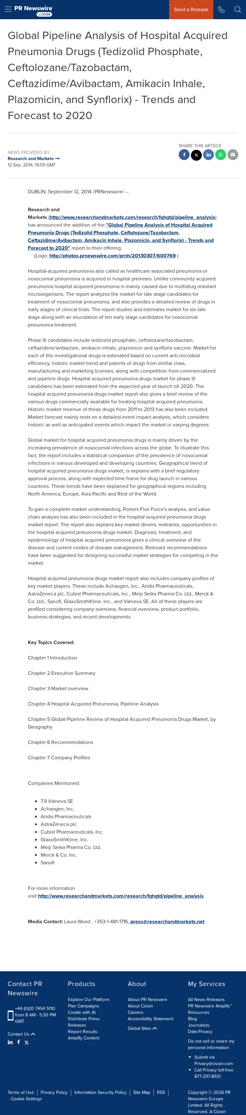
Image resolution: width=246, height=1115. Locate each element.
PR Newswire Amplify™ (210, 1006)
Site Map (141, 1092)
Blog (192, 1018)
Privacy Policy (54, 1092)
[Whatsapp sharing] (220, 155)
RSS (161, 1092)
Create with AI (81, 1012)
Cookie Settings (26, 1098)
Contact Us (19, 1034)
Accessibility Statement (150, 1018)
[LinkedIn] (11, 1042)
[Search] (238, 9)
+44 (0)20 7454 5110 (35, 1008)
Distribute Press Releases (84, 1022)
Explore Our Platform (88, 999)
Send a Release (191, 9)
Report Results (82, 1031)
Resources (198, 1012)
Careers (136, 1012)
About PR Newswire (147, 999)
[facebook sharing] (184, 155)
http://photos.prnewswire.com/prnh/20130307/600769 (112, 255)
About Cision (140, 1006)
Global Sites (140, 1028)
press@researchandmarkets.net (167, 921)
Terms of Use (21, 1092)
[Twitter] (26, 1042)
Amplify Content (83, 1038)
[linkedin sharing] (208, 155)
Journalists (198, 1025)
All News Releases (206, 999)
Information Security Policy (100, 1092)
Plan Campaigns (83, 1006)
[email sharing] (232, 155)
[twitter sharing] (196, 156)
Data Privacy (200, 1031)
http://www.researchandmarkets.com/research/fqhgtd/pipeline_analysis (132, 217)
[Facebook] (18, 1042)
